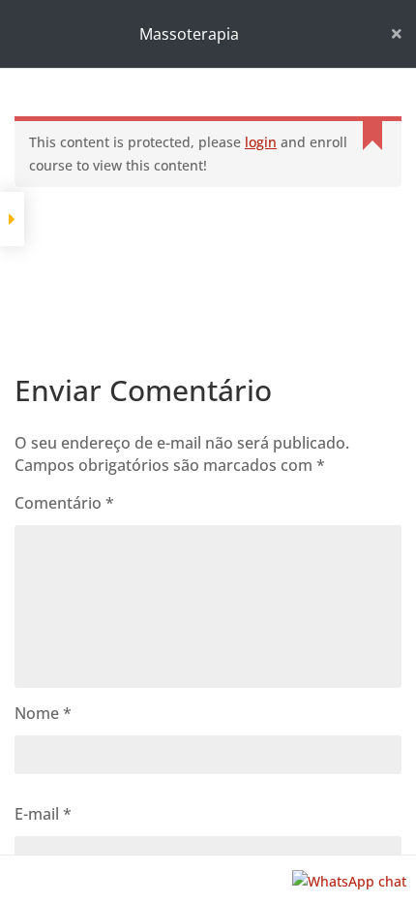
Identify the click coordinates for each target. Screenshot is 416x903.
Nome (43, 713)
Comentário (64, 503)
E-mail (43, 814)
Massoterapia (189, 34)
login (261, 142)
